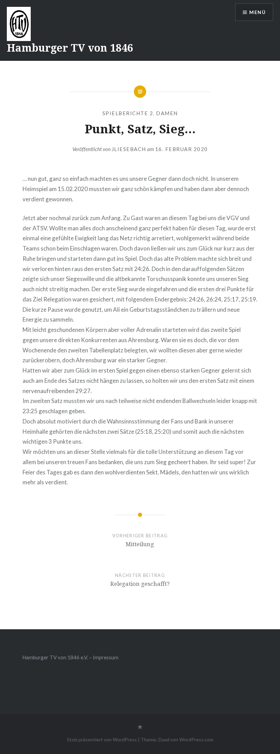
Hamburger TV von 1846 (70, 48)
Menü (257, 12)
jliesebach (129, 149)
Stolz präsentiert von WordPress (102, 739)
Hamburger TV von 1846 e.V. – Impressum (70, 657)
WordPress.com (196, 739)
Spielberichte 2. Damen (140, 113)
